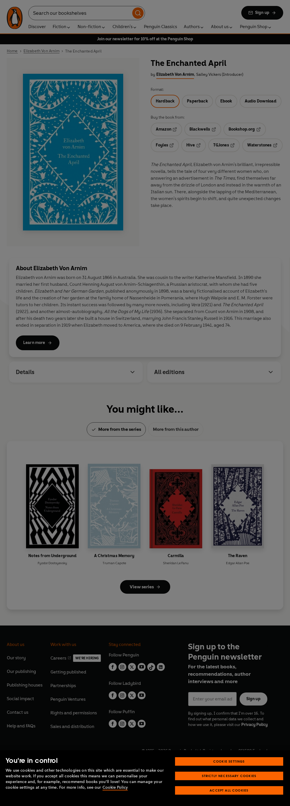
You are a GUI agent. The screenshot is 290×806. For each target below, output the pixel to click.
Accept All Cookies (229, 790)
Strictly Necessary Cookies (229, 776)
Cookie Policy (115, 787)
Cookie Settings (229, 761)
